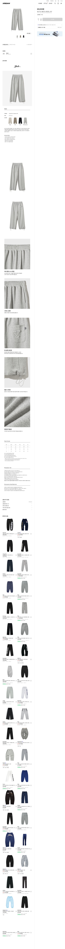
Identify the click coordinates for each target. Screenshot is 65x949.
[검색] (55, 3)
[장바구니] (58, 3)
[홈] (6, 3)
